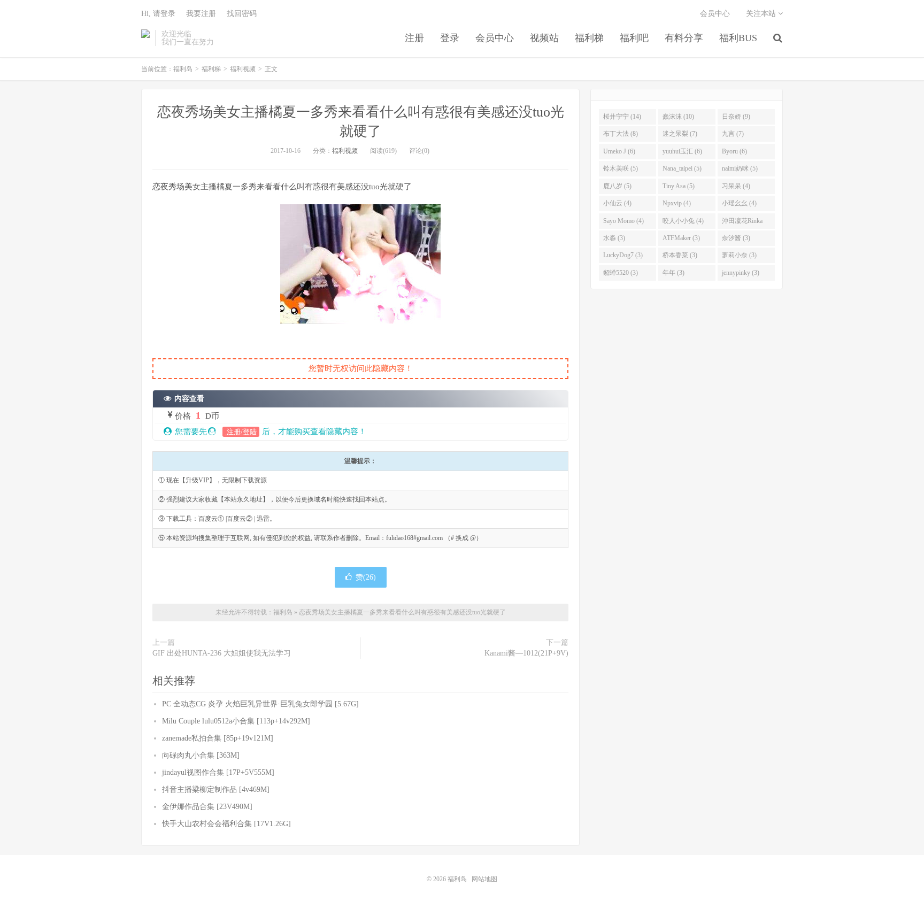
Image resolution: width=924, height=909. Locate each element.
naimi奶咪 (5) (740, 168)
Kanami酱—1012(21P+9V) (526, 653)
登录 (449, 38)
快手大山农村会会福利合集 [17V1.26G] (226, 824)
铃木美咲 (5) (620, 168)
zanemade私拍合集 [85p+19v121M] (217, 738)
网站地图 (484, 879)
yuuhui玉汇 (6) (682, 151)
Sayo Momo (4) (623, 221)
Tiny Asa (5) (679, 186)
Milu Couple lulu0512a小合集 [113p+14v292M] (236, 721)
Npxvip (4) (677, 203)
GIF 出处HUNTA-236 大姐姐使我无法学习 (221, 653)
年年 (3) (673, 272)
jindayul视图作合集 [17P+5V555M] (218, 772)
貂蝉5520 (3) (620, 272)
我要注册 (201, 14)
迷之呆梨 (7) (680, 133)
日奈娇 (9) (736, 116)
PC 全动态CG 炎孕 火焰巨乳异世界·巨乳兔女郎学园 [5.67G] (260, 704)
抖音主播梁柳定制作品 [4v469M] (216, 789)
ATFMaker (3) (681, 238)
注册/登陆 (241, 432)
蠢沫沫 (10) (678, 116)
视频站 (544, 38)
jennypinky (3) (740, 272)
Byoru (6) (734, 151)
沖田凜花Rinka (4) (742, 223)
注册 (414, 38)
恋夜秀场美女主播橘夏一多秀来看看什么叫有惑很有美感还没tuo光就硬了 (402, 612)
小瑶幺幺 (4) (739, 203)
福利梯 (589, 38)
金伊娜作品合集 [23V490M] (207, 807)
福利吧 (634, 38)
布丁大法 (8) (620, 133)
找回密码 (242, 14)
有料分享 (684, 38)
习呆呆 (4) (736, 186)
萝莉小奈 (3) (739, 255)
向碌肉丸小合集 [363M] (201, 755)
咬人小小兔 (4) (683, 221)
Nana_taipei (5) (682, 168)
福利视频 (243, 69)
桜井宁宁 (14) (622, 116)
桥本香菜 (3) (680, 255)
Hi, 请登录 (158, 14)
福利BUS (738, 38)
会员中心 (494, 38)
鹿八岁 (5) (617, 186)
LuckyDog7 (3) (623, 255)
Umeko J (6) (619, 151)
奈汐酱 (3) (736, 238)
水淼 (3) (614, 238)
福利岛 (145, 38)
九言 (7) (733, 133)
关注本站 (762, 14)
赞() (366, 577)
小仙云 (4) (617, 203)
